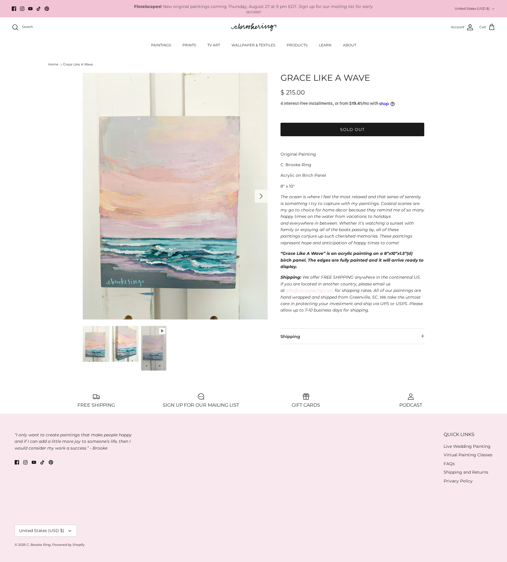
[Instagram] (22, 8)
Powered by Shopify (68, 545)
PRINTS (189, 45)
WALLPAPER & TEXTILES (253, 45)
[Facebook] (14, 8)
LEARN (325, 45)
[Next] (261, 196)
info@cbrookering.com (310, 290)
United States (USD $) (472, 8)
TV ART (213, 45)
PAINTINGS (161, 45)
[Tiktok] (38, 8)
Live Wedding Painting (467, 446)
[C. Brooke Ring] (253, 27)
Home (53, 65)
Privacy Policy (458, 481)
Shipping (290, 336)
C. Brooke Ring (39, 545)
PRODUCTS (297, 45)
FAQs (449, 463)
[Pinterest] (47, 8)
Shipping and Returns (466, 472)
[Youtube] (30, 8)
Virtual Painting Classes (468, 454)
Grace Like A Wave (78, 65)
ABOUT (349, 45)
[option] (175, 196)
